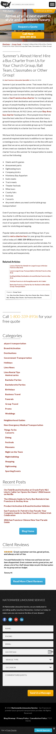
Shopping (9, 461)
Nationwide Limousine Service (24, 600)
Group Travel (16, 44)
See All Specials (43, 730)
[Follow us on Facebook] (5, 620)
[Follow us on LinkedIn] (22, 620)
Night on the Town (14, 452)
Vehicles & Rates (44, 11)
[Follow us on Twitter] (10, 620)
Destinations (10, 353)
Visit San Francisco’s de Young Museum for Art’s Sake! (28, 281)
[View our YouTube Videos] (16, 620)
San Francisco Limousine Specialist (17, 80)
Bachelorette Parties (15, 384)
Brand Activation (12, 348)
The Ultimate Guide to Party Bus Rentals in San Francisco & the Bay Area (26, 500)
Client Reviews (16, 544)
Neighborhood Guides (14, 420)
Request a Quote (28, 26)
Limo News (9, 367)
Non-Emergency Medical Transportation (23, 425)
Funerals (9, 399)
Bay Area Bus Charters (17, 295)
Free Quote (11, 730)
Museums (10, 447)
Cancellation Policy (38, 718)
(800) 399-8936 (28, 35)
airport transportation (15, 343)
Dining (8, 437)
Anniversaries (12, 375)
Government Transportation (18, 358)
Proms (8, 408)
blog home (6, 44)
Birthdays (10, 389)
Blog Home (28, 531)
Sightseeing (10, 466)
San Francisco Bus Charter (33, 297)
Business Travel (12, 394)
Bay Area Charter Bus (32, 295)
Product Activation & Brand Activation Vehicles (27, 506)
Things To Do (10, 430)
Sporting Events (13, 471)
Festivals (9, 442)
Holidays (8, 362)
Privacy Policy (23, 718)
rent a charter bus (18, 236)
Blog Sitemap (9, 718)
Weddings (10, 413)
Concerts (9, 432)
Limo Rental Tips (12, 372)
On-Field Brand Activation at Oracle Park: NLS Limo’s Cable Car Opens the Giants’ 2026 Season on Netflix (27, 491)
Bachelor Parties (13, 380)
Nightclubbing (12, 456)
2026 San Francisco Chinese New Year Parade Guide (25, 521)
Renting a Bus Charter (17, 297)
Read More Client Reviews (28, 581)
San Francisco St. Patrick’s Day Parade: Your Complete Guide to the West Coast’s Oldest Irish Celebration (27, 512)
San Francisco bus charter (22, 98)
